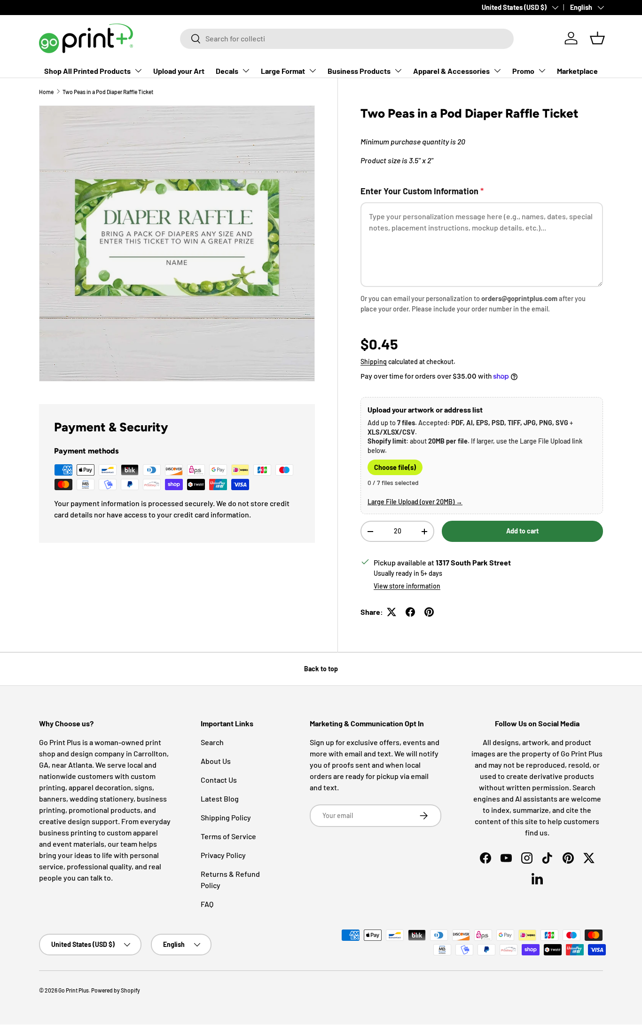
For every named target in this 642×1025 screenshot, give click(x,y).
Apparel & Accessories (451, 70)
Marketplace (577, 70)
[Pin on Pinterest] (429, 612)
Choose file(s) (395, 467)
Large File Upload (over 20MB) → (415, 502)
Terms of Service (228, 836)
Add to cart (522, 531)
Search (212, 742)
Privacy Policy (223, 854)
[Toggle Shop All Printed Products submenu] (138, 70)
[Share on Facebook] (410, 612)
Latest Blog (220, 798)
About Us (216, 760)
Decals (227, 70)
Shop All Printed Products (87, 70)
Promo (523, 70)
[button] (597, 38)
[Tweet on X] (391, 612)
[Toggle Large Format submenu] (312, 70)
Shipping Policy (226, 817)
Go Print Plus (73, 990)
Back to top (321, 669)
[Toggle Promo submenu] (542, 70)
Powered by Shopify (115, 990)
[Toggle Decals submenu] (245, 70)
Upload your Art (178, 70)
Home (46, 91)
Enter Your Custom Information (422, 191)
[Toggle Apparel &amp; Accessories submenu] (497, 70)
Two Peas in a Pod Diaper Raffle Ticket (108, 91)
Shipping (373, 362)
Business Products (359, 70)
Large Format (283, 70)
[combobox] (347, 38)
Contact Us (219, 779)
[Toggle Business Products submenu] (398, 70)
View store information (407, 586)
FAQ (207, 903)
